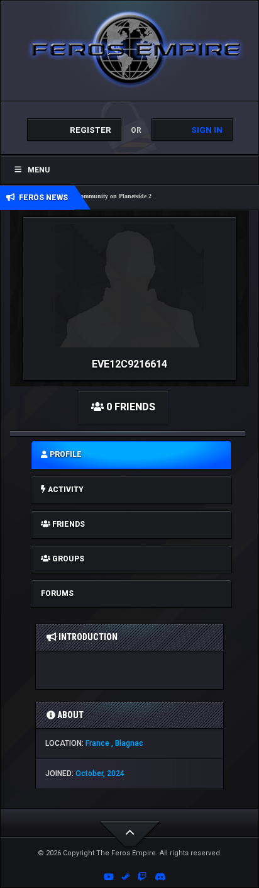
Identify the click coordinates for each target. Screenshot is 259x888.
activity (65, 489)
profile (65, 454)
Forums (57, 593)
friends (67, 524)
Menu (39, 170)
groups (67, 558)
